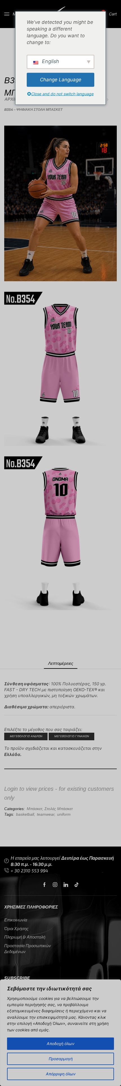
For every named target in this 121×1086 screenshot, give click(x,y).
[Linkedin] (66, 884)
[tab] (60, 663)
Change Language (60, 79)
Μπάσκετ (34, 808)
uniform (64, 814)
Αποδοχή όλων (60, 1043)
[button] (13, 14)
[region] (60, 1032)
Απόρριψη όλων (60, 1073)
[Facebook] (44, 884)
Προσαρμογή (61, 1058)
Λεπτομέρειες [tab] (60, 663)
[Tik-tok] (76, 884)
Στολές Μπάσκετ (58, 808)
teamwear (45, 814)
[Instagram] (55, 884)
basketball (25, 814)
